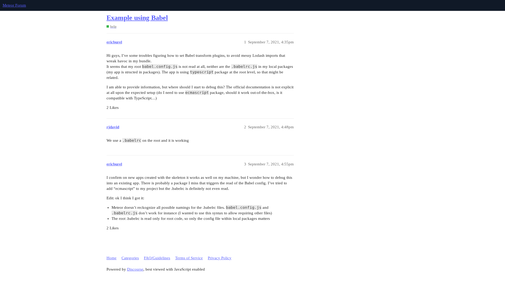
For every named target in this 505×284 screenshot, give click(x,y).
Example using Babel (137, 18)
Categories (130, 258)
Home (112, 258)
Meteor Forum (14, 5)
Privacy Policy (219, 258)
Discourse (135, 269)
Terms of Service (189, 258)
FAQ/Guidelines (157, 258)
